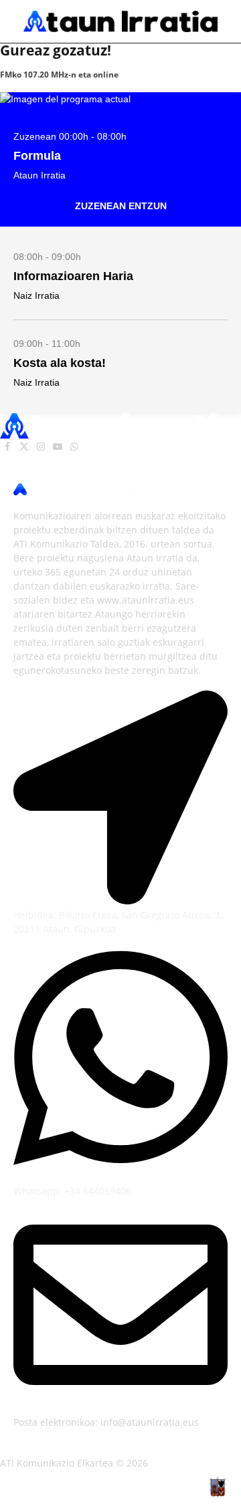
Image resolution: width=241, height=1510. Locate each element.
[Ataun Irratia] (120, 21)
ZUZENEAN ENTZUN (121, 206)
